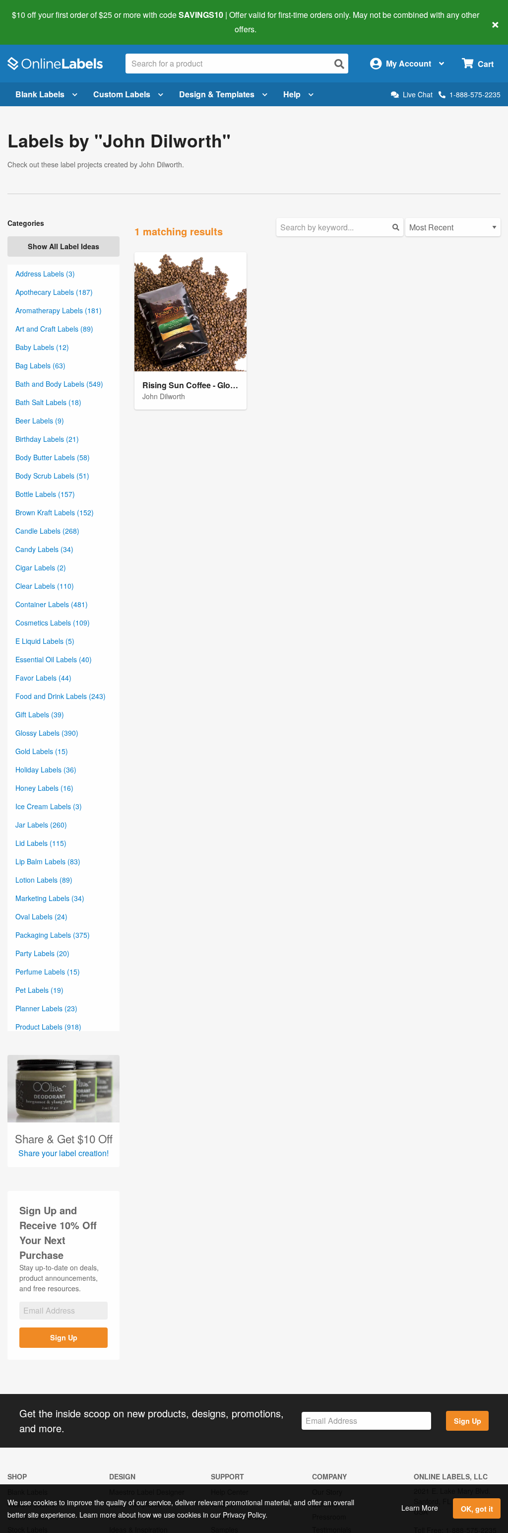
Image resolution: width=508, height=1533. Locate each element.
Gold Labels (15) (41, 751)
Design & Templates (216, 94)
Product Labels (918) (48, 1027)
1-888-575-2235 (475, 94)
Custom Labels (121, 94)
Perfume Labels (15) (47, 971)
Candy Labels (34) (44, 549)
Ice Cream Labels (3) (48, 806)
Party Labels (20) (42, 953)
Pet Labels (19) (39, 990)
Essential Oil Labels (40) (53, 659)
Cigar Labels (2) (40, 567)
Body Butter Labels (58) (52, 457)
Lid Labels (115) (40, 843)
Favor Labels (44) (43, 678)
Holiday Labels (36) (45, 769)
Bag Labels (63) (40, 365)
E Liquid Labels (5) (44, 641)
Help (292, 94)
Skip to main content (36, 22)
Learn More (419, 1508)
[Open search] (339, 64)
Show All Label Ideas (63, 246)
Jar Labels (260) (41, 825)
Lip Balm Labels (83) (47, 861)
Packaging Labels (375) (52, 935)
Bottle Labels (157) (45, 494)
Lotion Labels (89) (43, 880)
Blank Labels (39, 94)
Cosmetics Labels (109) (52, 622)
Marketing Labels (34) (49, 898)
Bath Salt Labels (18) (48, 402)
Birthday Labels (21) (47, 439)
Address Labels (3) (45, 274)
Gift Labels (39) (39, 714)
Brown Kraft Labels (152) (54, 512)
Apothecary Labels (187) (54, 292)
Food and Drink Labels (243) (60, 696)
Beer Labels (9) (39, 420)
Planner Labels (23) (46, 1008)
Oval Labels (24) (41, 916)
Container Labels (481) (51, 604)
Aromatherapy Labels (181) (58, 310)
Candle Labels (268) (47, 531)
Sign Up (63, 1337)
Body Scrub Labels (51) (52, 476)
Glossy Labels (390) (46, 733)
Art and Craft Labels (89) (54, 329)
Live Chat (418, 94)
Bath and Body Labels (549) (59, 384)
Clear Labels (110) (44, 586)
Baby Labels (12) (42, 347)
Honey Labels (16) (44, 788)
